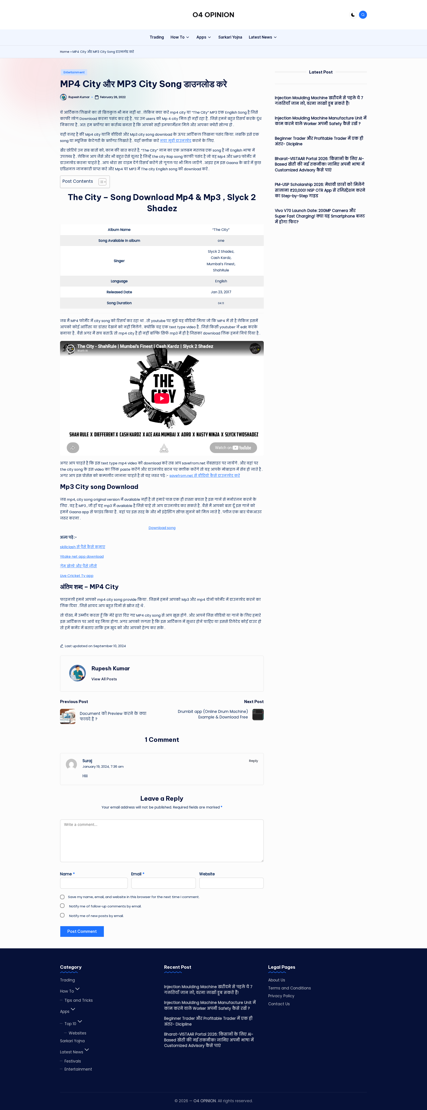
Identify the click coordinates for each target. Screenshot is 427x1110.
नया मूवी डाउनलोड (175, 140)
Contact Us (279, 1004)
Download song (162, 527)
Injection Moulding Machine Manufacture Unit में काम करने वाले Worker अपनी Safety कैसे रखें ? (321, 121)
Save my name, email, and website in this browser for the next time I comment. (133, 897)
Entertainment (74, 72)
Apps (64, 1011)
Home (64, 51)
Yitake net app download (82, 556)
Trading (67, 980)
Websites (77, 1033)
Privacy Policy (281, 996)
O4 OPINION (213, 14)
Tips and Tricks (78, 1000)
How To (67, 991)
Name (67, 874)
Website (207, 874)
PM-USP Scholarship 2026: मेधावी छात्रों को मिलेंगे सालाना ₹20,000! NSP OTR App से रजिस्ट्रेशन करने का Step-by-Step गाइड (320, 190)
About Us (276, 980)
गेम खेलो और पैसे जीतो (78, 566)
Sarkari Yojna (72, 1041)
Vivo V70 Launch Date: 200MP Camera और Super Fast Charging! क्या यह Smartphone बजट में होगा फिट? (320, 216)
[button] (104, 679)
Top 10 (70, 1023)
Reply (253, 760)
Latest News (71, 1052)
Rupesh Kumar (110, 668)
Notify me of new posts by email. (96, 915)
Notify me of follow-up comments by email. (105, 906)
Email (137, 874)
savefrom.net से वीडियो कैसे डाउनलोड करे (204, 475)
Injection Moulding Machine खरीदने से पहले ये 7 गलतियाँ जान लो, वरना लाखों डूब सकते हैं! (319, 100)
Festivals (72, 1061)
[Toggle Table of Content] (100, 182)
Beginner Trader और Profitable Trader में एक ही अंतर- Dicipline (319, 141)
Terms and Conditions (289, 988)
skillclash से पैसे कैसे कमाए (82, 547)
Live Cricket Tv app (76, 575)
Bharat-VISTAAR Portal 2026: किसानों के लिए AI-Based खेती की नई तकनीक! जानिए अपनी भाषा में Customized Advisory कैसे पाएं (320, 164)
